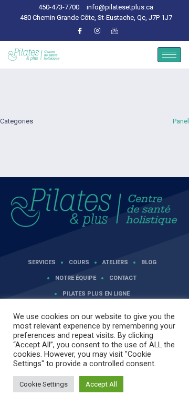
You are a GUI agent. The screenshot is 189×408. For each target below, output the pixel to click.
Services (42, 262)
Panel (181, 121)
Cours (79, 262)
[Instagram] (97, 31)
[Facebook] (80, 31)
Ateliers (115, 262)
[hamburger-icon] (169, 54)
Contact (122, 278)
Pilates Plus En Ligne (96, 293)
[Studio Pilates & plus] (94, 208)
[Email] (114, 31)
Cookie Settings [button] (43, 384)
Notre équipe (75, 278)
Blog (148, 262)
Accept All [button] (101, 384)
